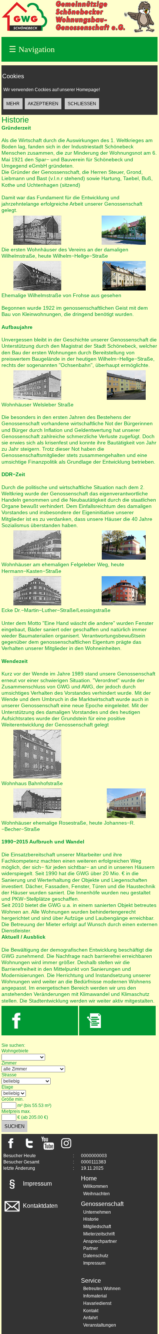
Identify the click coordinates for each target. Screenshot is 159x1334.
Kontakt (90, 1310)
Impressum (36, 1183)
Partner (90, 1248)
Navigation (32, 49)
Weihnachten (96, 1193)
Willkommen (95, 1186)
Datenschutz (95, 1255)
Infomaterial (95, 1296)
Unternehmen (97, 1212)
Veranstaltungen (99, 1325)
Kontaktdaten (39, 1206)
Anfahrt (90, 1317)
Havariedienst (97, 1303)
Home (89, 1178)
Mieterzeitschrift (99, 1234)
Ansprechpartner (100, 1241)
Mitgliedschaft (97, 1226)
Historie (91, 1219)
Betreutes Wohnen (102, 1288)
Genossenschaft (102, 1204)
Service (91, 1281)
